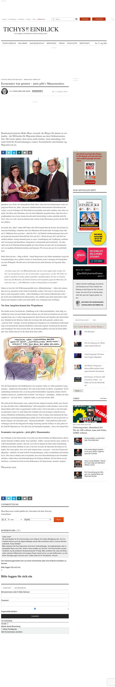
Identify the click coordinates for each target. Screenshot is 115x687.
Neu (94, 320)
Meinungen (51, 43)
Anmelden (85, 19)
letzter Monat (96, 327)
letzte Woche (84, 327)
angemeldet (15, 561)
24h (75, 327)
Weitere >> (78, 391)
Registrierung (20, 588)
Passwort (5, 600)
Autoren (4, 19)
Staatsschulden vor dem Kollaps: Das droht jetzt (94, 439)
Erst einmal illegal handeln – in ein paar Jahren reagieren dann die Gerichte (94, 451)
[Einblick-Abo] (90, 220)
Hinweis (55, 555)
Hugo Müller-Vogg (22, 91)
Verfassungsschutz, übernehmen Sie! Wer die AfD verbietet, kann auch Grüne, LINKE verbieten (90, 430)
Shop (34, 19)
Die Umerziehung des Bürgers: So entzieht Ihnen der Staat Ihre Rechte (94, 474)
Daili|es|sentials (37, 43)
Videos (62, 43)
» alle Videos (103, 398)
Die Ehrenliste (89, 331)
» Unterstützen (98, 19)
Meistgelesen (82, 320)
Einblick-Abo (41, 19)
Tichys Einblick (9, 43)
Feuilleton (72, 43)
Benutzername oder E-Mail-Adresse (15, 592)
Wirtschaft (85, 43)
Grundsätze (21, 19)
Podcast (28, 19)
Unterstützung (12, 19)
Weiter (58, 519)
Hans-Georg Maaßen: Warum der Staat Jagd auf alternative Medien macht (94, 463)
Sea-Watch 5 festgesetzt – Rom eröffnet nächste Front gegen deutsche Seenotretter (94, 368)
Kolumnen (22, 43)
